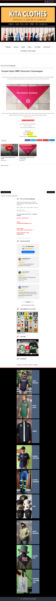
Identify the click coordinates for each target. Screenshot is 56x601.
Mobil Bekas (26, 598)
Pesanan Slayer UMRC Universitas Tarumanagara (27, 158)
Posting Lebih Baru (6, 192)
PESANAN (22, 74)
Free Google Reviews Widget (28, 305)
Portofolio (46, 47)
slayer (26, 74)
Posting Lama (51, 192)
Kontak (16, 47)
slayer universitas (31, 74)
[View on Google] (19, 259)
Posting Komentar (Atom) (11, 195)
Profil (30, 47)
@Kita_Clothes (30, 134)
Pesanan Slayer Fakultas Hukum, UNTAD (8, 158)
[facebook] (45, 2)
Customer (37, 47)
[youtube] (53, 2)
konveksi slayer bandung (14, 74)
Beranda (8, 47)
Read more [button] (21, 280)
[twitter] (48, 2)
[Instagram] (50, 2)
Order (23, 47)
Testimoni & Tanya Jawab (28, 51)
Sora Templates (33, 598)
